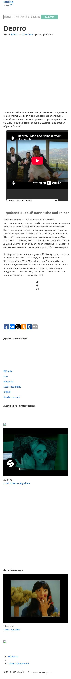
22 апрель (27, 34)
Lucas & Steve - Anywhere (16, 483)
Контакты (13, 656)
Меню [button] (6, 5)
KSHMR (7, 391)
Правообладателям (18, 663)
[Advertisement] (35, 75)
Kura (5, 376)
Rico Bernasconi (11, 397)
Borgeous (8, 381)
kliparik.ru (8, 1)
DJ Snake (7, 371)
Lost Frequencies (12, 386)
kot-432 (15, 34)
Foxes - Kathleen (11, 629)
